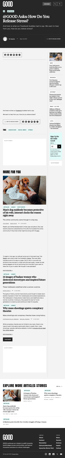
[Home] (4, 11)
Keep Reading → (7, 270)
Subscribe (47, 4)
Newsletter (42, 443)
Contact (41, 440)
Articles (10, 11)
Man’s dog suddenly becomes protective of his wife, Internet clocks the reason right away (23, 212)
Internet (53, 92)
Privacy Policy (53, 156)
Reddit (5, 258)
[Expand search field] (55, 4)
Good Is (13, 39)
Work (51, 63)
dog (37, 231)
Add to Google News (54, 39)
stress (30, 130)
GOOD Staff (13, 223)
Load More (8, 339)
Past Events (21, 207)
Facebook (19, 110)
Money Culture (54, 106)
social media (22, 130)
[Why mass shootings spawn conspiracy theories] (53, 394)
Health (58, 445)
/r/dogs (28, 258)
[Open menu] (59, 4)
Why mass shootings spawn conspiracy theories (23, 309)
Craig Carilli (7, 290)
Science (58, 443)
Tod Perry (6, 223)
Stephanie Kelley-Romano (11, 319)
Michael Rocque (25, 319)
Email (52, 143)
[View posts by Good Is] (5, 39)
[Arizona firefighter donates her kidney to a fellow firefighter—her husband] (55, 124)
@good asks (12, 130)
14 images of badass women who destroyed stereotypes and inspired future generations (24, 279)
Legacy (13, 207)
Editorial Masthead (45, 445)
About (41, 437)
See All (58, 386)
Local (52, 121)
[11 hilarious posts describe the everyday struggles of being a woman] (32, 421)
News (58, 437)
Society (58, 440)
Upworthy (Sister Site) (46, 448)
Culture (58, 448)
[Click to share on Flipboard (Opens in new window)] (14, 55)
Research (53, 77)
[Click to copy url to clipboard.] (19, 55)
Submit (60, 147)
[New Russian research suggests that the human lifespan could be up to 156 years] (55, 81)
